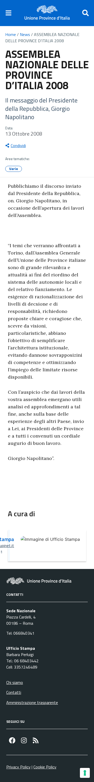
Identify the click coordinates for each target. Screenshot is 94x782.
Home (10, 34)
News (25, 34)
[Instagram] (24, 740)
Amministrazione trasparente (32, 702)
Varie (13, 168)
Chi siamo (14, 682)
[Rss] (36, 740)
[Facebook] (12, 740)
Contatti (13, 692)
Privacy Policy (18, 767)
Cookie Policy (44, 767)
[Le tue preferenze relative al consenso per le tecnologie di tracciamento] (85, 773)
